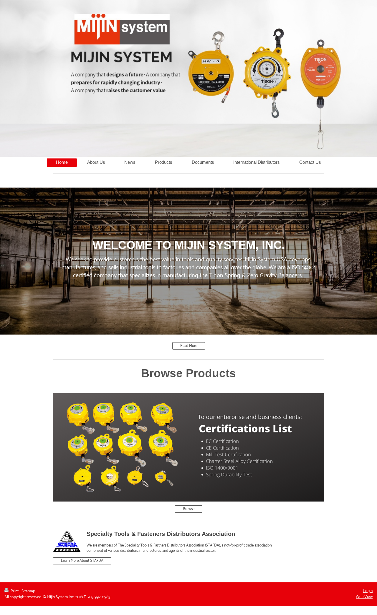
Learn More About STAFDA (82, 561)
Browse (188, 509)
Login (368, 591)
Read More (188, 346)
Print (14, 591)
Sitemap (28, 591)
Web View (364, 597)
